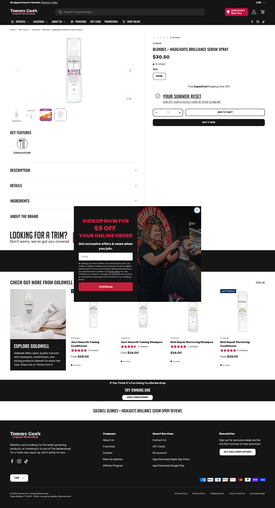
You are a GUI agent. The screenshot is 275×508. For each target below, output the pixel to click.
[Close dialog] (197, 210)
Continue (106, 287)
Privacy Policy (114, 271)
